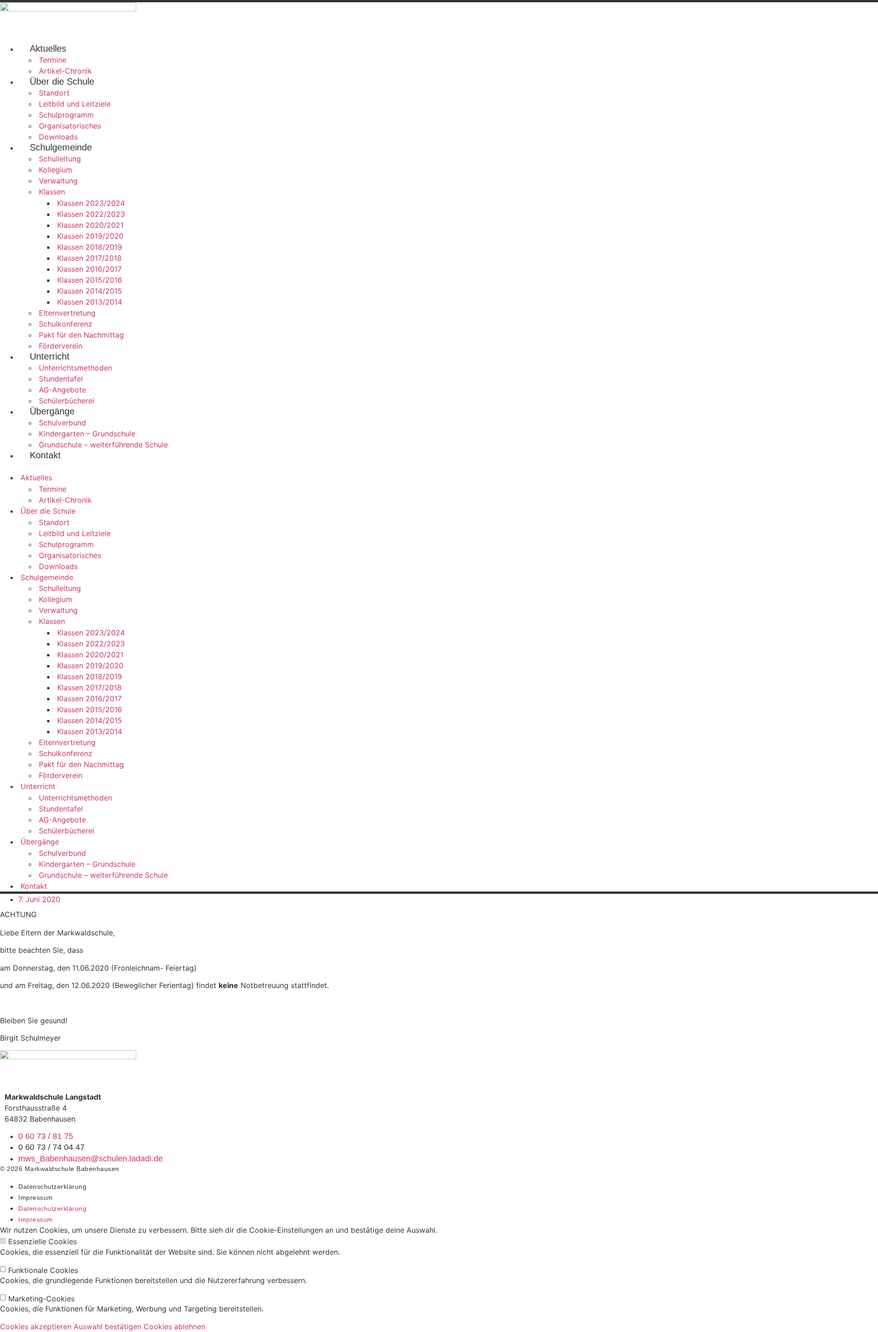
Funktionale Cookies (43, 1270)
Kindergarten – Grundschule (87, 433)
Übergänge (52, 411)
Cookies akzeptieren (35, 1326)
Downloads (58, 136)
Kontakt (45, 455)
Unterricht (50, 356)
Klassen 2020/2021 (90, 225)
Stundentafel (61, 378)
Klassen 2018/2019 (89, 247)
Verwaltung (58, 180)
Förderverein (60, 345)
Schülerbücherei (66, 400)
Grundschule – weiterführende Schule (103, 444)
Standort (54, 92)
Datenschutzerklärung (52, 1186)
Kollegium (55, 169)
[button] (439, 466)
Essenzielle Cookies (42, 1241)
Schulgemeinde (61, 147)
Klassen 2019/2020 (90, 236)
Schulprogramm (66, 114)
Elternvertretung (67, 312)
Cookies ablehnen (174, 1326)
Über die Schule (62, 81)
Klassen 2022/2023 (91, 214)
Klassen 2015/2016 (89, 280)
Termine (52, 59)
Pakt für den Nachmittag (81, 334)
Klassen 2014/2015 (89, 290)
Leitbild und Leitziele (75, 103)
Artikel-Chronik (65, 70)
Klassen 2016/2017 (89, 269)
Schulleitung (60, 158)
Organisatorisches (70, 125)
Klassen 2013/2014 (89, 301)
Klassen (52, 191)
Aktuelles (48, 48)
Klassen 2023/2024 (91, 203)
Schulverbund (62, 422)
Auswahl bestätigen (107, 1326)
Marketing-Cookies (41, 1298)
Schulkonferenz (65, 323)
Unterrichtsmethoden (75, 367)
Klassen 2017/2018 (89, 258)
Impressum (35, 1197)
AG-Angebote (62, 389)
